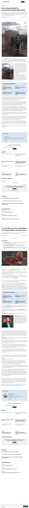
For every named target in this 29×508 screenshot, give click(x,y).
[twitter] (14, 19)
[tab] (4, 180)
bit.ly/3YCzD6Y (15, 277)
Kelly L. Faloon (4, 235)
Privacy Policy (3, 506)
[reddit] (15, 19)
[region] (14, 182)
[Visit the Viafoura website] (25, 184)
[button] (2, 1)
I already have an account (14, 190)
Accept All (25, 506)
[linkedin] (13, 19)
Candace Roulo (7, 136)
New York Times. (15, 280)
